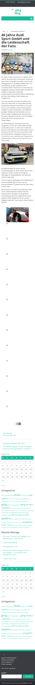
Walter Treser (6, 525)
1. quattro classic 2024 (9, 559)
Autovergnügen (16, 498)
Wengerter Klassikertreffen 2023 (13, 443)
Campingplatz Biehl (25, 498)
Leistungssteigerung (13, 512)
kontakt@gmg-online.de (24, 2)
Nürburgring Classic (6, 515)
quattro (14, 435)
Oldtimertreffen (23, 515)
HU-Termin (28, 508)
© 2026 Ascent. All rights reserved (10, 683)
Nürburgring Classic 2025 (10, 546)
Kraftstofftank (4, 512)
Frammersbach (17, 501)
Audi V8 (10, 498)
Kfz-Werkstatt (30, 510)
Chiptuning (4, 501)
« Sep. (3, 485)
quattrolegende (15, 519)
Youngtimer (27, 527)
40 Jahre (5, 435)
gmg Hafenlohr (16, 505)
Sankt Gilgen (22, 519)
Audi (9, 435)
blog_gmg (10, 50)
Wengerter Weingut (27, 525)
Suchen (3, 673)
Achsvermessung (10, 495)
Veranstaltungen (7, 433)
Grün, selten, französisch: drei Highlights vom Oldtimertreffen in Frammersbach (16, 537)
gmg (4, 504)
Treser (20, 522)
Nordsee (27, 512)
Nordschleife (21, 512)
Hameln (13, 508)
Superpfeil (7, 522)
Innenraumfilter (5, 510)
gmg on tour (27, 504)
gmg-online (10, 505)
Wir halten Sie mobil (6, 527)
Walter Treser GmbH (17, 525)
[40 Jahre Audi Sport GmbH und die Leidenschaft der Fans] (17, 63)
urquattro (27, 522)
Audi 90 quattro (24, 495)
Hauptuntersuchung (20, 508)
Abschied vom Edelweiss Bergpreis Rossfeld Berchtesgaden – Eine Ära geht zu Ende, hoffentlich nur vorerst (16, 553)
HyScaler (29, 683)
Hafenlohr (5, 508)
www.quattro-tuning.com (18, 527)
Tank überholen (15, 522)
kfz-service (12, 510)
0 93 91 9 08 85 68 (10, 2)
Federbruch (10, 501)
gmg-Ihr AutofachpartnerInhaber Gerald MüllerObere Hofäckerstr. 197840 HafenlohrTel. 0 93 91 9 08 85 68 (8, 663)
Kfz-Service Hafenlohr (20, 510)
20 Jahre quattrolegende (10, 542)
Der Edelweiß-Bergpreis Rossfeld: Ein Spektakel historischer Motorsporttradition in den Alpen (17, 448)
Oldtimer (14, 515)
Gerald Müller (24, 501)
